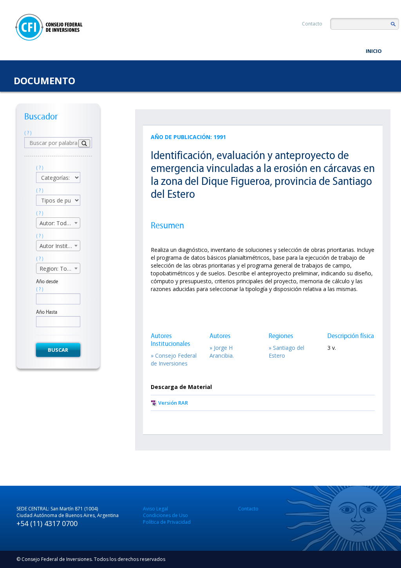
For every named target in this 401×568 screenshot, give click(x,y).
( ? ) (28, 133)
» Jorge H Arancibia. (222, 351)
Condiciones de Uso (165, 515)
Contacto (312, 23)
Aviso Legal (155, 508)
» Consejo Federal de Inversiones (174, 359)
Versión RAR (173, 402)
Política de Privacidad (167, 522)
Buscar (58, 349)
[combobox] (58, 222)
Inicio (374, 50)
